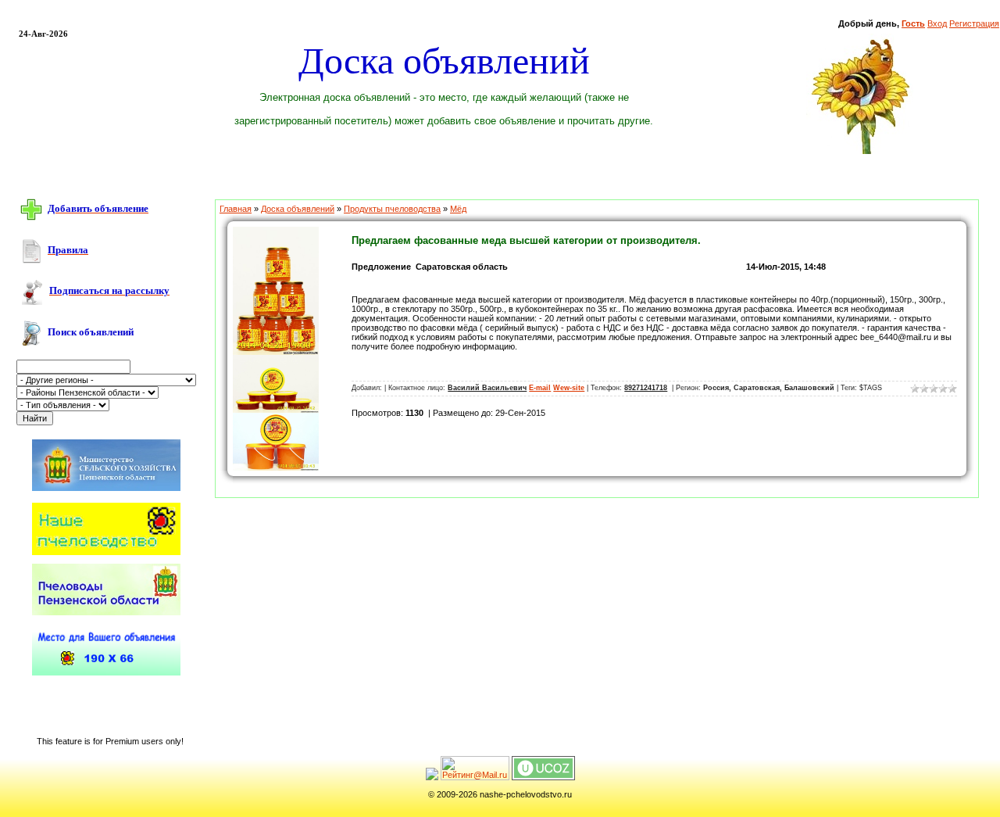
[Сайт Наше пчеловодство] (106, 552)
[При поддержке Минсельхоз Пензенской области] (106, 491)
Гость (913, 23)
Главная (236, 208)
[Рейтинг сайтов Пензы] (432, 777)
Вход (937, 23)
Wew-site (568, 388)
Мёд (458, 208)
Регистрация (974, 23)
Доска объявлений (297, 208)
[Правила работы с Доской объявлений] (31, 250)
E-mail (540, 388)
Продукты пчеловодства (392, 208)
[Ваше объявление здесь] (106, 672)
